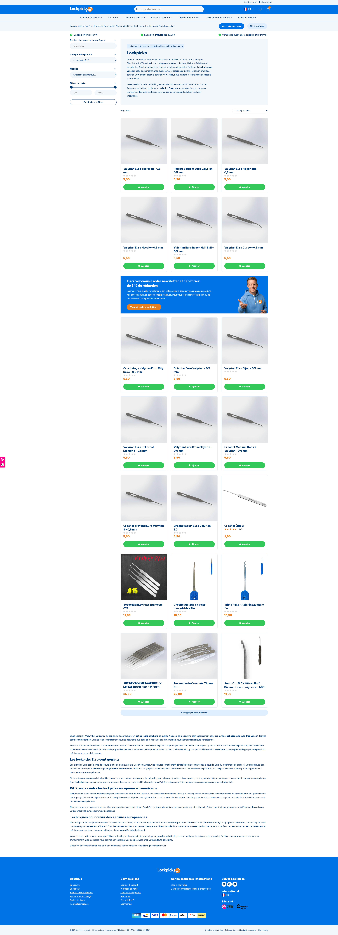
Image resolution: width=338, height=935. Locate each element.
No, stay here (257, 26)
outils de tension (180, 749)
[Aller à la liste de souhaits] (260, 9)
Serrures (112, 17)
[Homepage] (81, 9)
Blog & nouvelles (179, 885)
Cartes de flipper (77, 900)
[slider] (71, 87)
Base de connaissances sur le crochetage (191, 888)
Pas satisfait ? (127, 900)
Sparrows (125, 807)
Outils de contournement (218, 17)
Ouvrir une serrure (134, 17)
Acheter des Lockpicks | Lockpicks (155, 46)
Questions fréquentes (131, 892)
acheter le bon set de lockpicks (205, 836)
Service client (250, 2)
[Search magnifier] (137, 9)
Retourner (125, 896)
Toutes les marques (79, 904)
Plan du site (263, 930)
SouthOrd (147, 807)
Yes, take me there (231, 26)
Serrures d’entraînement (81, 892)
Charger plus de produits (194, 712)
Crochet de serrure (188, 17)
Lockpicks (132, 46)
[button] (143, 187)
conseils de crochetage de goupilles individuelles (154, 836)
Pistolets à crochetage (80, 896)
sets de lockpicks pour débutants (155, 778)
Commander (126, 904)
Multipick (136, 807)
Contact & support (129, 885)
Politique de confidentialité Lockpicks (240, 930)
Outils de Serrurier (247, 17)
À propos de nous (129, 888)
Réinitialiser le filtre (93, 102)
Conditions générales (214, 930)
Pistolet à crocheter (161, 17)
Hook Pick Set (160, 782)
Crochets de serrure (90, 17)
